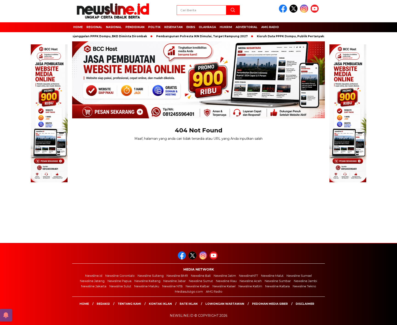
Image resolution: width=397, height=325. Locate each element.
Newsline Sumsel (299, 275)
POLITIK (154, 27)
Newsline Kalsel (224, 286)
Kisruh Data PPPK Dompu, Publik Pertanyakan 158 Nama (289, 36)
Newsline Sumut (201, 281)
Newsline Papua (119, 281)
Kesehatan (173, 27)
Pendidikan (135, 27)
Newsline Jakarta (93, 286)
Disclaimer (305, 303)
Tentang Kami (129, 303)
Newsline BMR (177, 275)
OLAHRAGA (207, 27)
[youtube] (315, 11)
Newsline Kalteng (147, 281)
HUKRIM (226, 27)
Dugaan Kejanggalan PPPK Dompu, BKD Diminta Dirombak (91, 36)
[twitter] (294, 11)
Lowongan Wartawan (224, 303)
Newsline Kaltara (277, 286)
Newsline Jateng (92, 281)
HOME (78, 27)
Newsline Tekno (304, 286)
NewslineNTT (248, 275)
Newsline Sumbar (278, 281)
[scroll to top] (381, 318)
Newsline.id (93, 275)
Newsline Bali (201, 275)
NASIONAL (114, 27)
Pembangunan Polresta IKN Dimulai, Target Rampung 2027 (191, 36)
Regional (94, 27)
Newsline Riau (226, 281)
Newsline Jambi (305, 281)
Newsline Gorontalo (120, 275)
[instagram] (305, 11)
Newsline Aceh (251, 281)
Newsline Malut (272, 275)
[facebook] (284, 11)
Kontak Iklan (160, 303)
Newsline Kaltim (250, 286)
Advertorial (247, 27)
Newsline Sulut (120, 286)
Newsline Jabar (174, 281)
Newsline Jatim (225, 275)
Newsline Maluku (146, 286)
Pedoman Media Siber (270, 303)
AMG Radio (270, 27)
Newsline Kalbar (198, 286)
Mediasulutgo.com (189, 291)
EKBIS (190, 27)
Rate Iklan (189, 303)
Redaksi (103, 303)
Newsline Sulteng (151, 275)
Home (84, 303)
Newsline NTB (172, 286)
